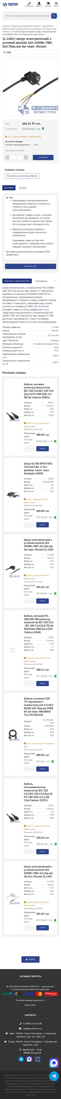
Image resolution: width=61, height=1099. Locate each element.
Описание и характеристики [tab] (17, 281)
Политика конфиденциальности (30, 1000)
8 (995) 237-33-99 (35, 306)
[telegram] (22, 1061)
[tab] (41, 281)
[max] (30, 1061)
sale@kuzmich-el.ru (39, 309)
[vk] (39, 1061)
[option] (30, 87)
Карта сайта (30, 1005)
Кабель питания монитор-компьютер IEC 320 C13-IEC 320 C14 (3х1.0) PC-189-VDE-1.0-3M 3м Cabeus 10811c (38, 391)
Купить (42, 448)
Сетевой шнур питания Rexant (22, 176)
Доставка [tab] (9, 187)
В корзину (43, 157)
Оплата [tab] (22, 188)
